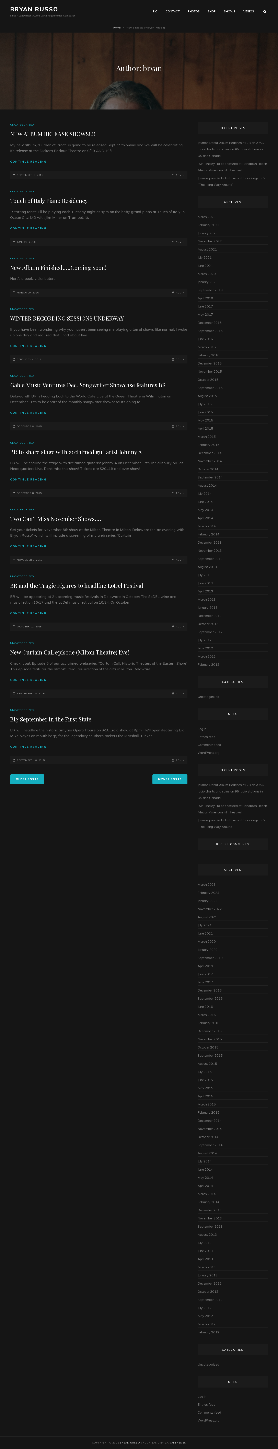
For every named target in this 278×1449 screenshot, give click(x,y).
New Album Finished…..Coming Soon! (58, 267)
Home (117, 27)
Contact (173, 11)
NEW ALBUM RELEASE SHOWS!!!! (52, 134)
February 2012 (208, 664)
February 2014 (208, 534)
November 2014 (210, 461)
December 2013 (210, 542)
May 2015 (205, 420)
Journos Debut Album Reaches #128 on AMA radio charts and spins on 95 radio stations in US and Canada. (231, 149)
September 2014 (210, 477)
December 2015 (210, 363)
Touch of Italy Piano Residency (49, 200)
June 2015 (205, 412)
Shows (229, 11)
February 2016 (208, 355)
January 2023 (208, 233)
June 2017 (205, 306)
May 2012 (205, 648)
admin (180, 174)
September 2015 (210, 388)
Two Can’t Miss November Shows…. (55, 518)
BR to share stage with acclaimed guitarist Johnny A (76, 452)
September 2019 (210, 290)
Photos (194, 11)
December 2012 (210, 616)
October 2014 (208, 469)
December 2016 (210, 323)
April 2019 (205, 298)
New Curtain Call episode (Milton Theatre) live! (69, 652)
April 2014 (205, 518)
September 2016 (210, 331)
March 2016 (207, 347)
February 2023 (208, 225)
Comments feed (209, 745)
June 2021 (205, 266)
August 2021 (207, 249)
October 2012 (208, 624)
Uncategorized (22, 124)
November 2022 (210, 241)
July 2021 (205, 257)
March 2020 (207, 274)
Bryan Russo (34, 9)
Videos (248, 11)
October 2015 (208, 380)
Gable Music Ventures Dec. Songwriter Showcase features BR (88, 385)
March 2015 (207, 436)
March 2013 (207, 599)
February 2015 (208, 445)
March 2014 (207, 526)
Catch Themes (175, 1442)
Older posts (27, 779)
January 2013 (208, 607)
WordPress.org (208, 753)
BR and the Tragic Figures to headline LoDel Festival (76, 585)
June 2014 (205, 502)
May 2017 (205, 314)
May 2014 (205, 510)
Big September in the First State (50, 719)
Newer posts (170, 779)
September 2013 (210, 559)
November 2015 (210, 371)
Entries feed (206, 737)
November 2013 (210, 550)
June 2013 (205, 583)
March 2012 (207, 656)
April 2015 (205, 428)
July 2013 (205, 575)
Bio (155, 11)
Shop (212, 11)
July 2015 (205, 404)
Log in (202, 729)
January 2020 (208, 282)
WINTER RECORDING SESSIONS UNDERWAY (67, 318)
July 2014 (205, 493)
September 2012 (210, 632)
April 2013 (205, 591)
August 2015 (207, 396)
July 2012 (205, 640)
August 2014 (207, 485)
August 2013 (207, 567)
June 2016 (205, 339)
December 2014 (210, 453)
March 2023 (207, 217)
